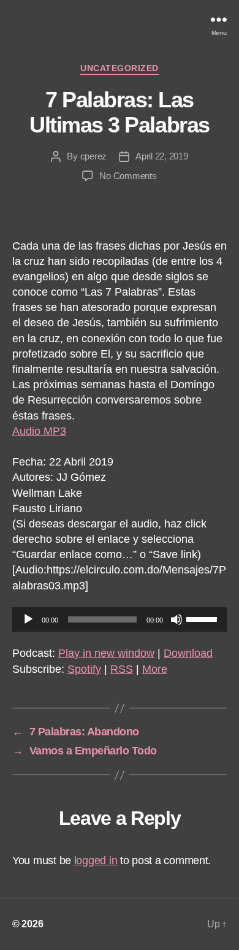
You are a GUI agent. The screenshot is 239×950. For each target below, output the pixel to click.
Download (188, 653)
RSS (121, 669)
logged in (96, 860)
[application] (119, 619)
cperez (93, 156)
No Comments (127, 175)
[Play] (28, 619)
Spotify (84, 669)
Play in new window (106, 653)
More (154, 669)
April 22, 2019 (161, 156)
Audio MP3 (39, 431)
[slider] (203, 618)
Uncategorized (119, 68)
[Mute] (176, 619)
